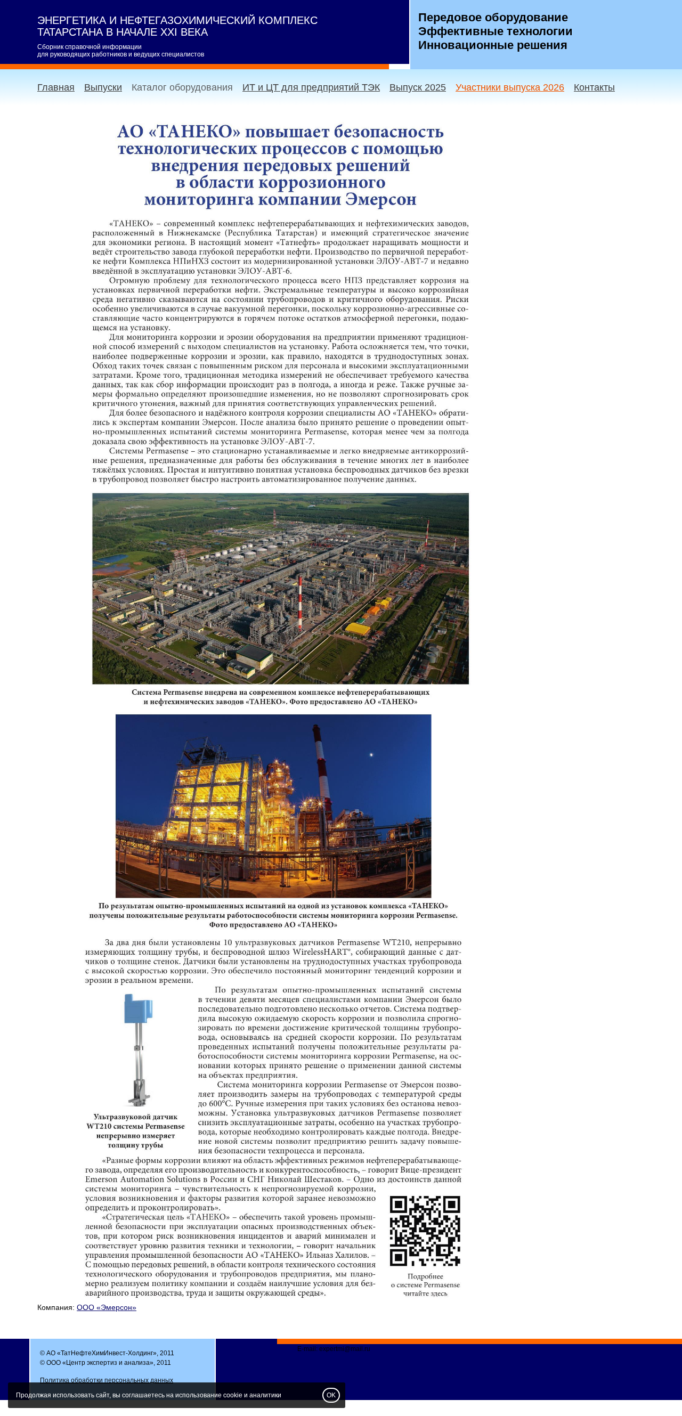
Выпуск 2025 (417, 87)
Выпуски (103, 87)
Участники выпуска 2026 (510, 87)
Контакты (594, 87)
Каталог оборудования (182, 87)
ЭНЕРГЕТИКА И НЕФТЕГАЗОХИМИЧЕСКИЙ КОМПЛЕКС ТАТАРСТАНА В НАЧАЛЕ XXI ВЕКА (177, 26)
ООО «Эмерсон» (106, 1307)
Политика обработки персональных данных (106, 1380)
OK (331, 1395)
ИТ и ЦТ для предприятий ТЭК (311, 87)
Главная (56, 87)
